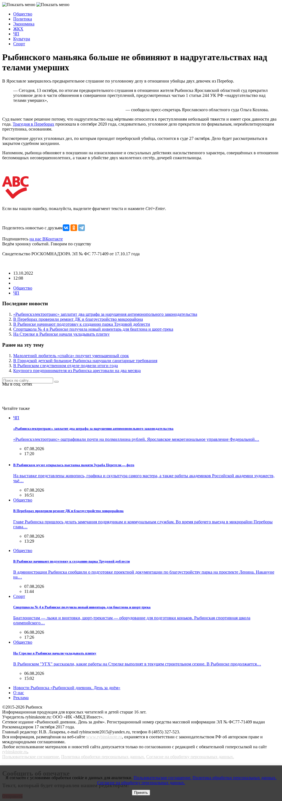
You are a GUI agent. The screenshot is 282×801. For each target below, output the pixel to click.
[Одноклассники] (73, 227)
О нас (18, 692)
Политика (22, 19)
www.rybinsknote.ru (104, 736)
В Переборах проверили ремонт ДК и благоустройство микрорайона (78, 319)
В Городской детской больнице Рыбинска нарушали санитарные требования (85, 360)
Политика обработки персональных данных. (103, 756)
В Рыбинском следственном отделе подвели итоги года (65, 365)
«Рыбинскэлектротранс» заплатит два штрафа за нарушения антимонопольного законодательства (105, 314)
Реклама (21, 697)
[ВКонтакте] (66, 227)
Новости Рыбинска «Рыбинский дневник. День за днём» (66, 687)
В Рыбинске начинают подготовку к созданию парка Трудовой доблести (81, 324)
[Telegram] (81, 227)
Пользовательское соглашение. (31, 756)
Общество (22, 14)
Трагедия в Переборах (33, 124)
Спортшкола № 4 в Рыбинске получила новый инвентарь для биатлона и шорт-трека (93, 329)
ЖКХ (18, 28)
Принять (141, 793)
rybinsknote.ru (14, 751)
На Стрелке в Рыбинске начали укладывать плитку (61, 334)
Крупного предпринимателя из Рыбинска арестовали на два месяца (77, 370)
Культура (21, 38)
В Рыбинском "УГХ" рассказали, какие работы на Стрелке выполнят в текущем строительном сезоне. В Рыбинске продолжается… (137, 664)
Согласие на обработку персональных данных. (190, 756)
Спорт (19, 43)
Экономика (23, 24)
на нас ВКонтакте (46, 239)
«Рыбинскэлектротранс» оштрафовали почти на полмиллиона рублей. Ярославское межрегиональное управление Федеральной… (136, 439)
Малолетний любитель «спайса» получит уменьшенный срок (71, 355)
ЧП (16, 33)
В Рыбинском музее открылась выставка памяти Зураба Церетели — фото (73, 465)
